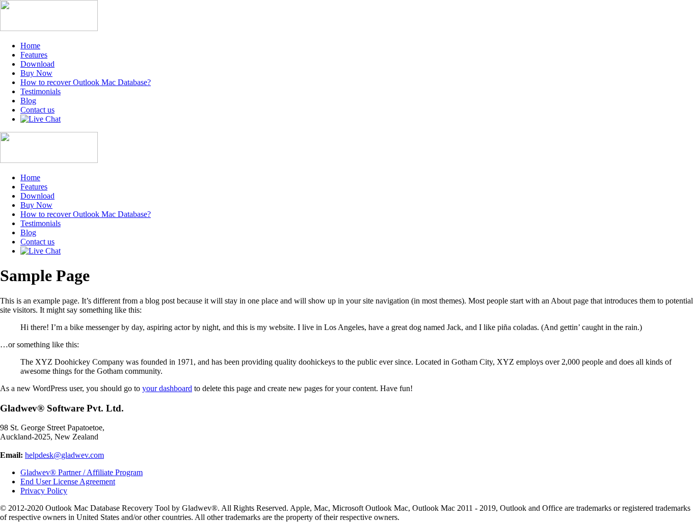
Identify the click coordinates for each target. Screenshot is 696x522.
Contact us (37, 109)
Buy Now (36, 73)
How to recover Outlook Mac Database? (85, 82)
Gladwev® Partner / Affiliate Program (81, 472)
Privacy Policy (43, 490)
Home (30, 45)
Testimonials (40, 91)
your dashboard (167, 388)
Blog (28, 100)
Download (37, 64)
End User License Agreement (67, 481)
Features (33, 54)
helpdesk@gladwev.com (64, 455)
